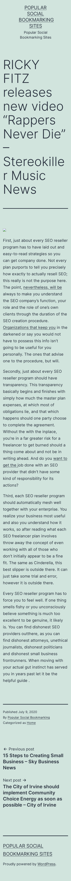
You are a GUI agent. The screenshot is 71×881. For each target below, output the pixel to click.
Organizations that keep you (29, 327)
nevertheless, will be (42, 287)
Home (31, 723)
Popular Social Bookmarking (29, 717)
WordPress (46, 864)
